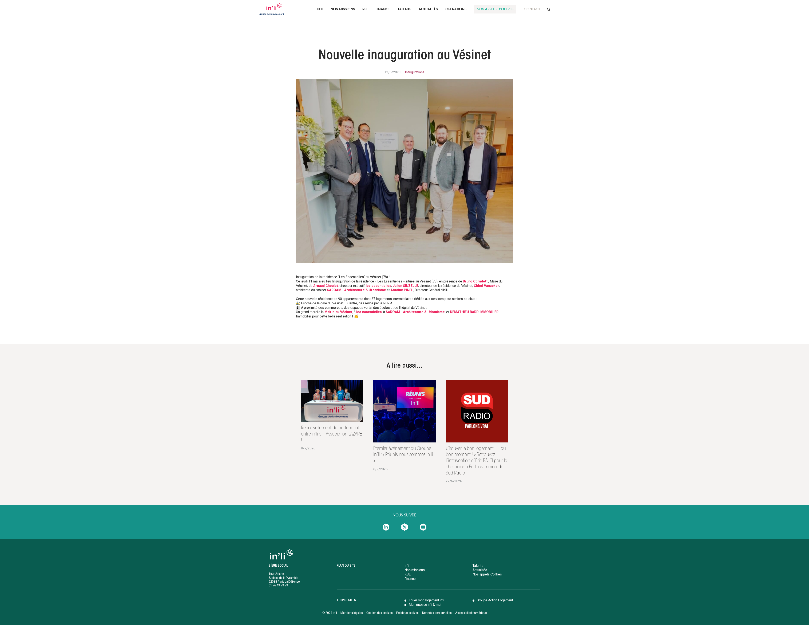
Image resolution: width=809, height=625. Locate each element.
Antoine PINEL (402, 290)
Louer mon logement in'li (426, 600)
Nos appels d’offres (487, 574)
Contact (532, 9)
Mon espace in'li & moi (425, 604)
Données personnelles (437, 613)
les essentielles (378, 285)
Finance (410, 578)
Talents (478, 565)
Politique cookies (407, 613)
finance (383, 9)
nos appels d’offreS (495, 9)
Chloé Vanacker (486, 285)
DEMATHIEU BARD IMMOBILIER (474, 312)
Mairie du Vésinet (338, 312)
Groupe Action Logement (495, 600)
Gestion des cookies (379, 613)
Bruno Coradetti (475, 281)
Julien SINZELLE (405, 285)
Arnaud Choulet (325, 285)
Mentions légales (351, 613)
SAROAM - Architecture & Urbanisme (356, 290)
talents (404, 9)
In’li (319, 9)
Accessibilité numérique (471, 613)
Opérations (455, 9)
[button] (319, 9)
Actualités (428, 9)
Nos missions (343, 9)
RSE (365, 9)
